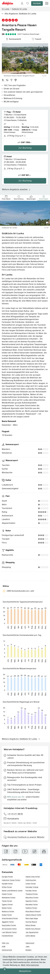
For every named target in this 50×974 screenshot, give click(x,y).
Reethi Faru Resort (33, 929)
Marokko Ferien (32, 904)
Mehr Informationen (30, 965)
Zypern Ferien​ (7, 904)
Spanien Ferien (31, 901)
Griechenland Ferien (10, 918)
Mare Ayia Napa (32, 918)
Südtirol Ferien (31, 908)
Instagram (15, 851)
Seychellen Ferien (9, 925)
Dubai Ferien (7, 915)
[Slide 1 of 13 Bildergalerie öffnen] (25, 213)
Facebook (6, 851)
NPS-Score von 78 (15, 797)
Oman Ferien (31, 884)
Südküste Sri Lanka (19, 9)
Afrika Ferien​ (7, 887)
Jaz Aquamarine (32, 932)
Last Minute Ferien (9, 932)
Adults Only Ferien (33, 877)
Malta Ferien (7, 908)
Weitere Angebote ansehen (15, 189)
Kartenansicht (14, 39)
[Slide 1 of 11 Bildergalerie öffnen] (25, 58)
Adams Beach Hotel (33, 915)
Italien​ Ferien (7, 894)
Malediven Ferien (8, 897)
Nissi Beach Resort (33, 911)
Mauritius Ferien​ (32, 897)
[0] (27, 3)
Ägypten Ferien (8, 922)
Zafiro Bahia (30, 936)
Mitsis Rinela (31, 925)
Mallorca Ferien (8, 911)
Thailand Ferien (32, 894)
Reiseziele (7, 872)
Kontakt (37, 3)
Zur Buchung (25, 148)
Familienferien (7, 936)
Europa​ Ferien (7, 877)
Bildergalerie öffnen (45, 71)
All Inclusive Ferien (9, 929)
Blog (34, 851)
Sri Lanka (5, 9)
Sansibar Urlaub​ (32, 887)
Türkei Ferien (7, 901)
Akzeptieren (25, 971)
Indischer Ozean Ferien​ (11, 880)
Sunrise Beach (31, 922)
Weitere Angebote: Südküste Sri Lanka (19, 739)
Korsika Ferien (31, 891)
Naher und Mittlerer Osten (12, 891)
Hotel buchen (31, 880)
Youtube (25, 851)
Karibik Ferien (7, 884)
